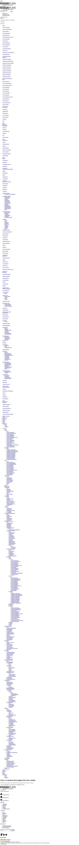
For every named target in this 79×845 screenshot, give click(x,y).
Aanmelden (13, 830)
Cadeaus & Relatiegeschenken (10, 513)
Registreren (4, 15)
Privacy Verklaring (6, 827)
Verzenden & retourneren (7, 825)
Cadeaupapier (7, 487)
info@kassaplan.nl (5, 797)
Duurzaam (6, 759)
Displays (6, 708)
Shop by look (7, 475)
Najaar (6, 430)
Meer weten (4, 843)
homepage (13, 784)
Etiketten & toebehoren (9, 659)
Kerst (6, 460)
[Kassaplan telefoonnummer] (1, 794)
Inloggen (8, 15)
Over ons (4, 807)
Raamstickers (7, 486)
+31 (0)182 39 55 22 (5, 794)
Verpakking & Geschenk (9, 521)
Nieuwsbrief (5, 804)
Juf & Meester (7, 768)
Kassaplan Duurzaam (6, 808)
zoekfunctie (19, 784)
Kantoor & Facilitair (8, 749)
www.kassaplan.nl (5, 800)
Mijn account (5, 13)
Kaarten (6, 506)
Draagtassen (7, 640)
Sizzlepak (4, 818)
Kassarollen (7, 650)
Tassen (4, 819)
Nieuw (6, 485)
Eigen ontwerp (7, 758)
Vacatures (4, 805)
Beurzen (4, 806)
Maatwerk (4, 820)
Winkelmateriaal (7, 680)
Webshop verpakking (8, 626)
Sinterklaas (6, 447)
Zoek (12, 11)
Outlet (6, 767)
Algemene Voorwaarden (7, 826)
